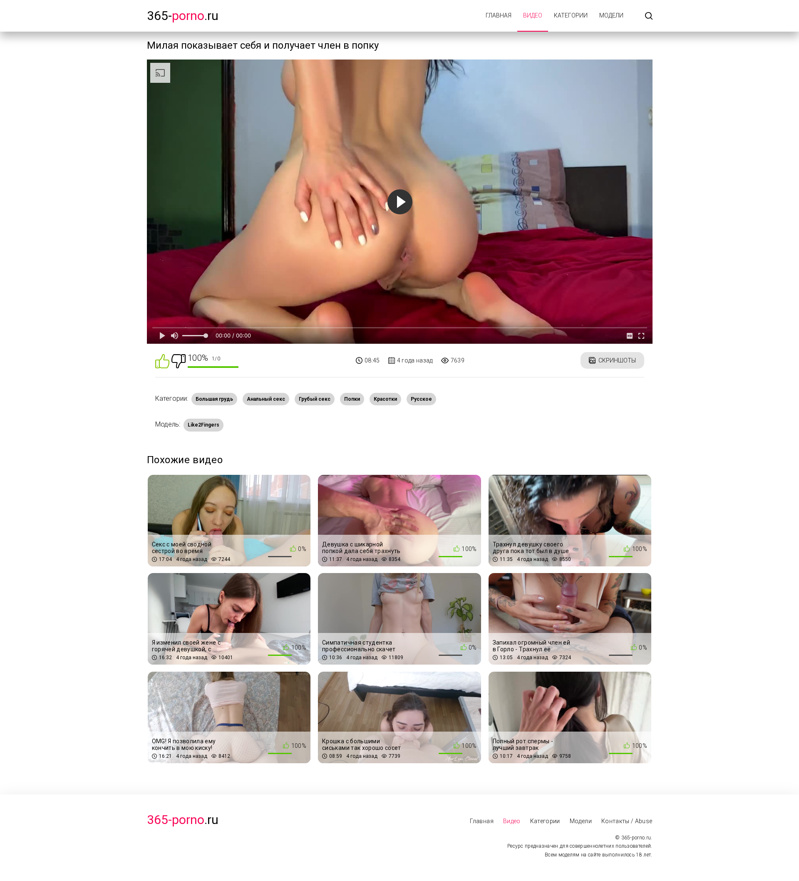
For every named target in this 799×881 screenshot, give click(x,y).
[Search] (649, 16)
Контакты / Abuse (627, 821)
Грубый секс (314, 399)
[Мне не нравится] (178, 360)
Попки (352, 399)
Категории (571, 15)
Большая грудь (214, 399)
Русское (421, 399)
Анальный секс (266, 399)
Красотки (385, 399)
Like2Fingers (203, 425)
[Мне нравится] (162, 360)
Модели (611, 15)
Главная (498, 15)
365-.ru (182, 15)
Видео (532, 15)
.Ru (182, 819)
